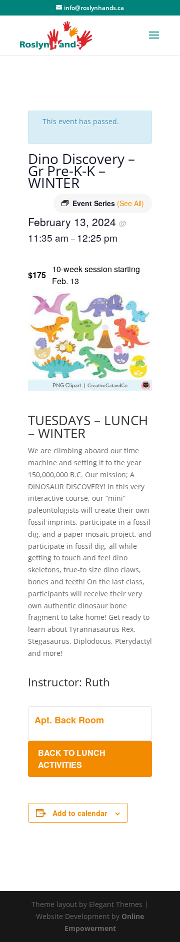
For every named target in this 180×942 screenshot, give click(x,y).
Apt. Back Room (69, 719)
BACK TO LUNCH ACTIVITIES (72, 758)
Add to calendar (79, 813)
